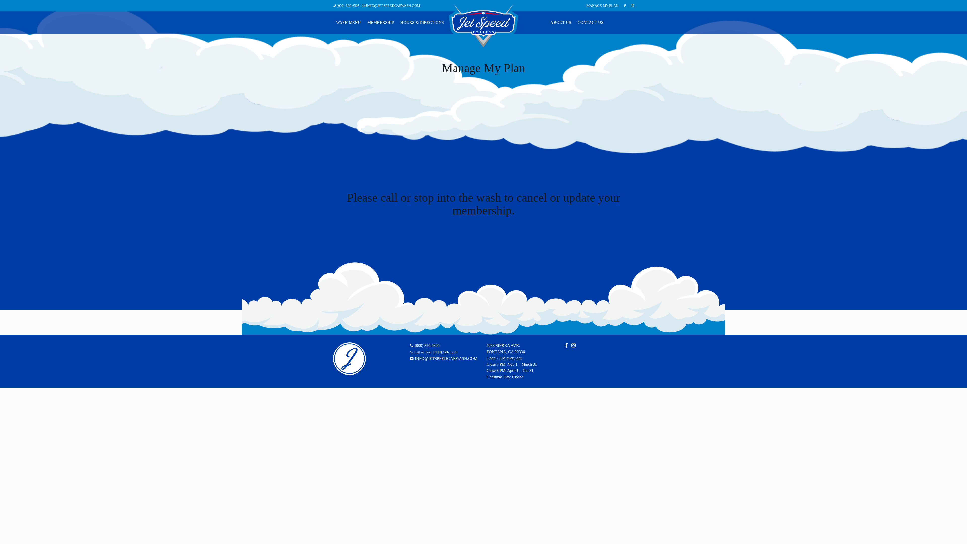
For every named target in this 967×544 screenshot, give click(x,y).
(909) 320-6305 (348, 6)
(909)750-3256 (445, 352)
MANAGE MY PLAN (602, 6)
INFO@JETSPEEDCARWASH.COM (393, 6)
